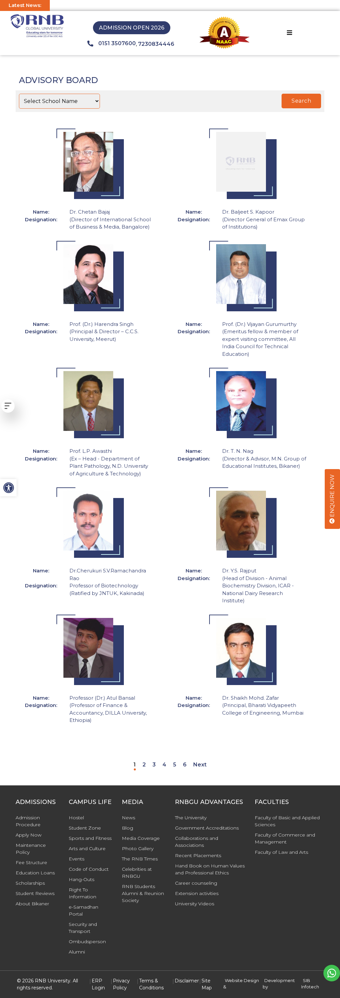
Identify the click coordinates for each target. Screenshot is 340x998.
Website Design (242, 980)
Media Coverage (141, 838)
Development (279, 980)
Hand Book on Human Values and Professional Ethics (210, 869)
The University (191, 818)
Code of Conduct (89, 869)
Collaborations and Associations (196, 841)
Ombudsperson (87, 942)
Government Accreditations (207, 828)
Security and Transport (83, 927)
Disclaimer (187, 981)
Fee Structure (31, 862)
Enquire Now (332, 496)
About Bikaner (32, 904)
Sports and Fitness (90, 838)
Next (200, 764)
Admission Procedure (28, 821)
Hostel (76, 818)
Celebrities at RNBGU (137, 872)
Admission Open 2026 (131, 28)
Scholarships (30, 883)
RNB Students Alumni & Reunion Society (143, 893)
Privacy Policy (121, 984)
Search (301, 101)
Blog (127, 828)
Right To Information (82, 893)
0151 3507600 (117, 43)
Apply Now (29, 835)
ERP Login (98, 984)
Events (76, 859)
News (128, 818)
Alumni (77, 952)
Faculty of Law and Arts (281, 852)
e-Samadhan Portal (83, 910)
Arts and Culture (87, 848)
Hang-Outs (81, 879)
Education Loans (35, 873)
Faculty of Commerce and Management (285, 838)
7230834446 (156, 44)
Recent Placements (198, 855)
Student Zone (85, 828)
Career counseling (196, 883)
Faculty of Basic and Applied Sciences (287, 821)
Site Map (207, 984)
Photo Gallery (137, 848)
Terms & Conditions (151, 984)
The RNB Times (140, 859)
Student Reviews (35, 893)
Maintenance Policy (31, 848)
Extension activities (196, 893)
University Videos (194, 904)
